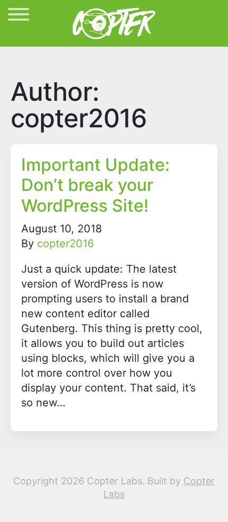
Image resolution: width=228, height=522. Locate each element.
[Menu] (18, 16)
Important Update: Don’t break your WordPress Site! (95, 185)
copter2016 (65, 243)
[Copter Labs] (114, 22)
